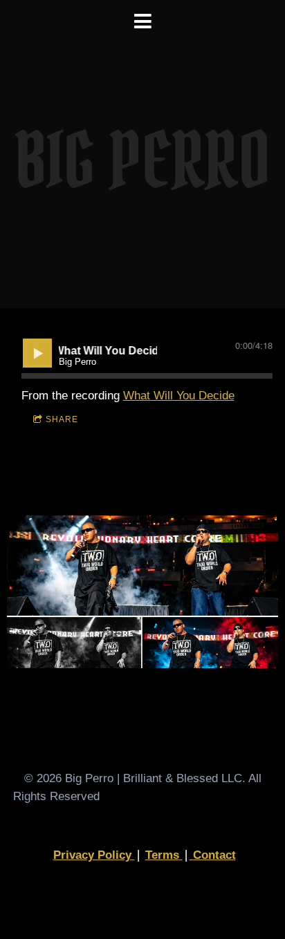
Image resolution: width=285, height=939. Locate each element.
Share (62, 421)
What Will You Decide (179, 397)
